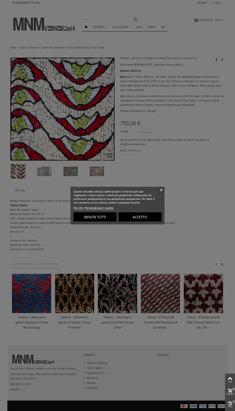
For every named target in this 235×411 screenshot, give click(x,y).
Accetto (140, 217)
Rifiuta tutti (95, 217)
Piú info (78, 207)
